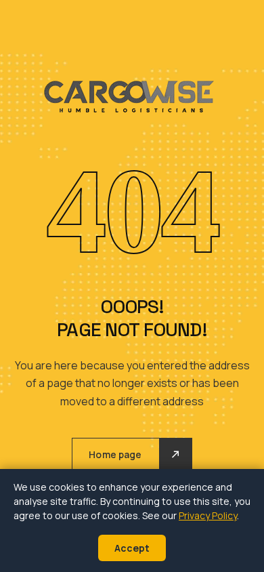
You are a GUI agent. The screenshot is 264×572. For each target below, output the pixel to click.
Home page (115, 454)
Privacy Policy (208, 515)
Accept (132, 548)
